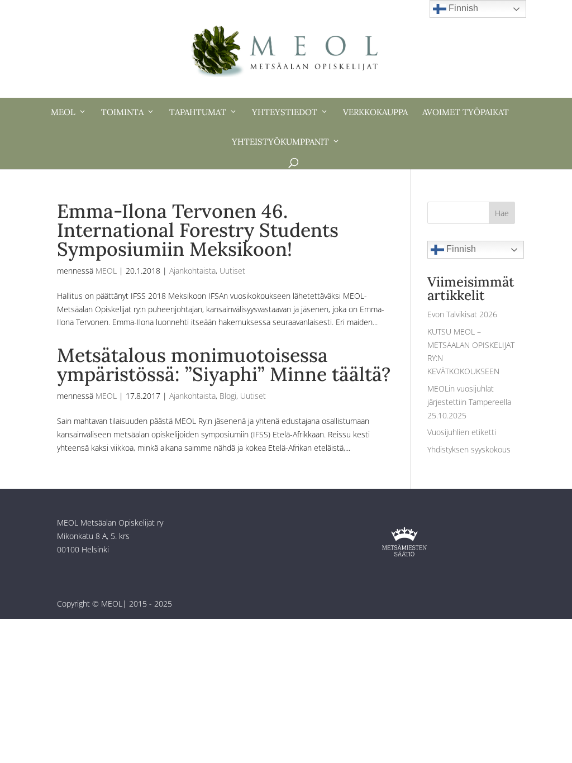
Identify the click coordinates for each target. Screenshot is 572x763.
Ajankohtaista (192, 270)
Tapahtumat (197, 112)
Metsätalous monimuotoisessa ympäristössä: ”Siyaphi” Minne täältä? (223, 364)
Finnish (460, 249)
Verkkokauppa (375, 112)
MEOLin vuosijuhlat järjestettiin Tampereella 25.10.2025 (469, 402)
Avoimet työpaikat (465, 112)
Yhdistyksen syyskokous (469, 449)
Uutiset (232, 270)
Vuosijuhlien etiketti (461, 432)
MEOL (63, 112)
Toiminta (122, 112)
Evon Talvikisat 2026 (462, 314)
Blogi (228, 395)
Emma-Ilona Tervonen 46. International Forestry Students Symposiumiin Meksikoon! (198, 230)
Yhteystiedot (284, 112)
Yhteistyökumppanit (280, 141)
